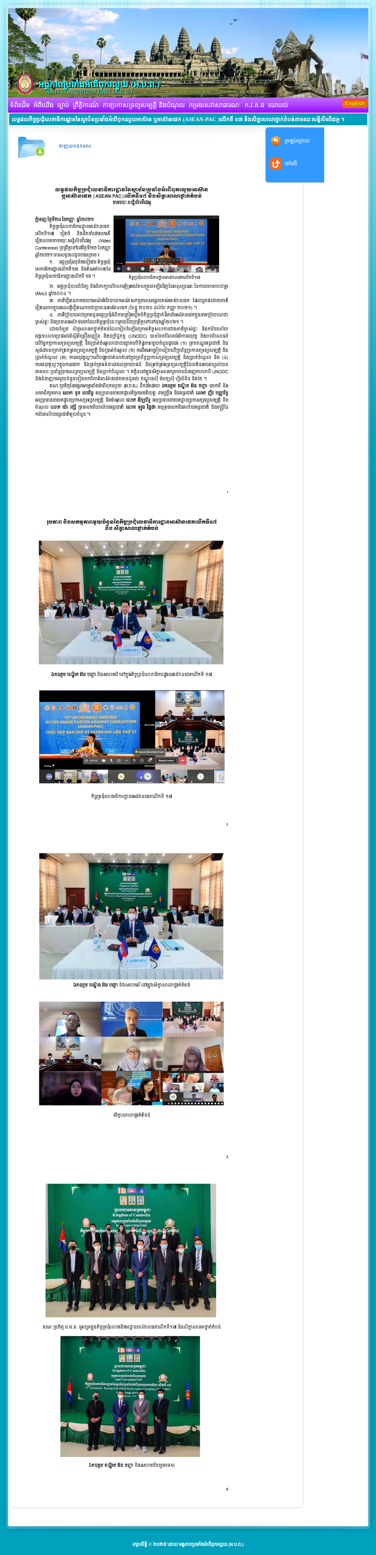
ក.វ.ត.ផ (254, 105)
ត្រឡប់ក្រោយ (297, 141)
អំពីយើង (43, 105)
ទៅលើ (291, 163)
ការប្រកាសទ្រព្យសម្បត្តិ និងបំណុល (143, 105)
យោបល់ (278, 105)
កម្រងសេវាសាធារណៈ (215, 105)
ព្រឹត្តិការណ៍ (86, 105)
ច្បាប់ (63, 105)
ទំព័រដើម (20, 105)
